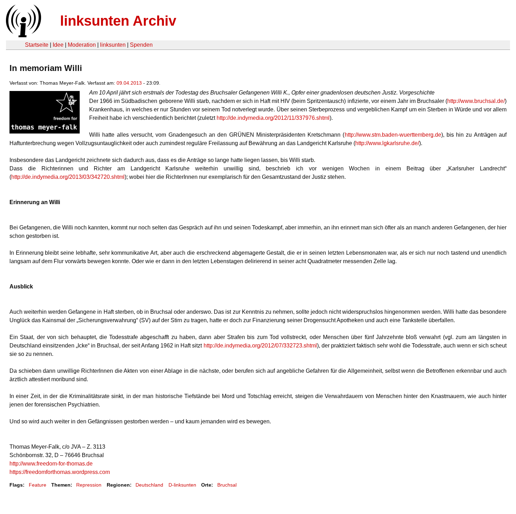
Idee (58, 45)
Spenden (141, 45)
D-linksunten (182, 485)
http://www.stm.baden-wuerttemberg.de (393, 135)
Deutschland (149, 485)
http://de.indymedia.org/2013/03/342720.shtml (68, 177)
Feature (37, 485)
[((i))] (22, 35)
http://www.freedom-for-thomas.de (51, 464)
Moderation (82, 45)
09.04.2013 (129, 83)
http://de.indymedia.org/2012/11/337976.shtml (273, 118)
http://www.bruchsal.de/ (476, 101)
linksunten (113, 45)
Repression (88, 485)
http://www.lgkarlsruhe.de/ (387, 143)
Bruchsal (227, 485)
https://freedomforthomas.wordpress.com (59, 472)
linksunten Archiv (118, 20)
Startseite (36, 45)
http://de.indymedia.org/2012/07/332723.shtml (260, 346)
